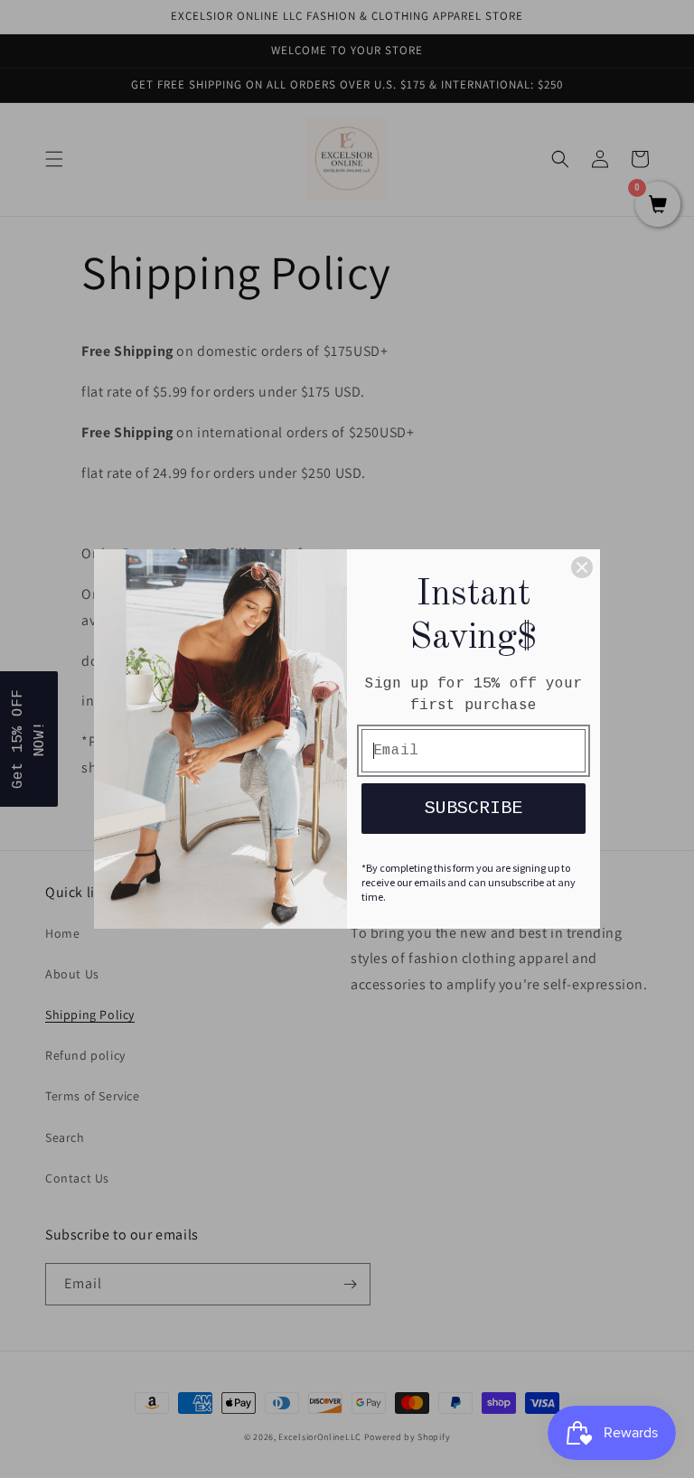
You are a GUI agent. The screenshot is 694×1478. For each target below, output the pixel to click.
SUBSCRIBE (473, 808)
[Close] (582, 567)
